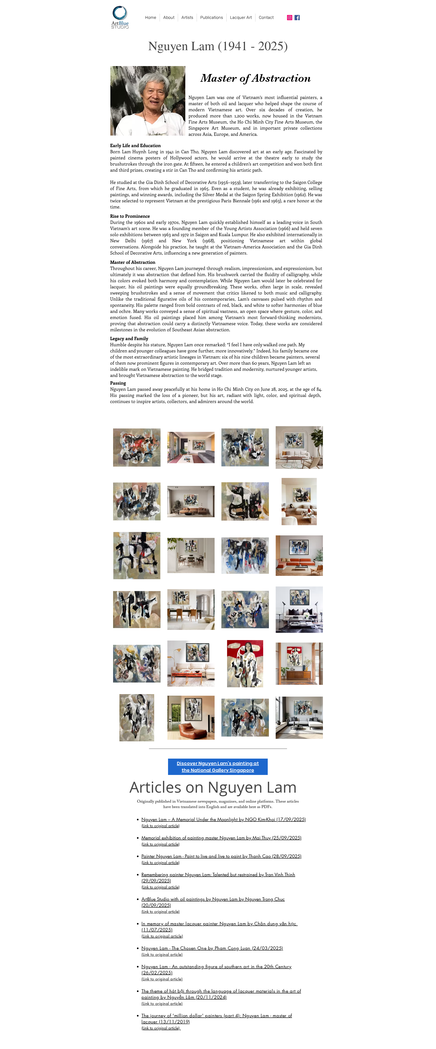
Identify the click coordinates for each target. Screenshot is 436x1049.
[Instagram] (289, 17)
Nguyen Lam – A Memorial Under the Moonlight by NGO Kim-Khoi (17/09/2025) (223, 819)
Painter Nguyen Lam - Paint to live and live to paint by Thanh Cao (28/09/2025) (221, 856)
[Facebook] (297, 17)
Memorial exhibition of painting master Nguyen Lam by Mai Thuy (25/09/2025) (221, 838)
